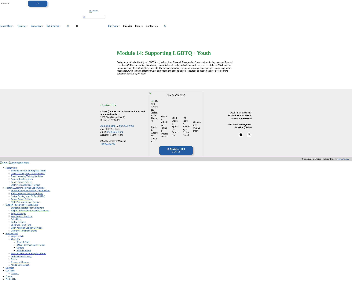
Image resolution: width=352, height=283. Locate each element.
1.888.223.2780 (107, 228)
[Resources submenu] (42, 26)
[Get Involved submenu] (60, 26)
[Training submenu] (27, 26)
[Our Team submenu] (119, 26)
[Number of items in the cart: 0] (76, 26)
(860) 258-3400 (108, 210)
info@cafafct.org (115, 216)
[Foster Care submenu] (13, 26)
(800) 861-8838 (126, 210)
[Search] (37, 4)
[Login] (68, 26)
